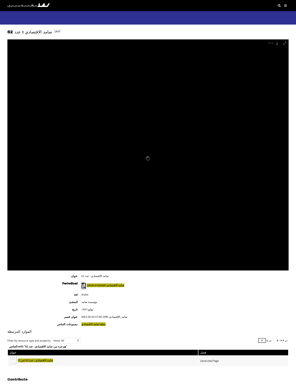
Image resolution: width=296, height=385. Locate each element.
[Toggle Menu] (285, 5)
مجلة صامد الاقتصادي (93, 324)
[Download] (277, 43)
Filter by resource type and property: (29, 340)
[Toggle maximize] (285, 43)
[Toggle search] (279, 5)
